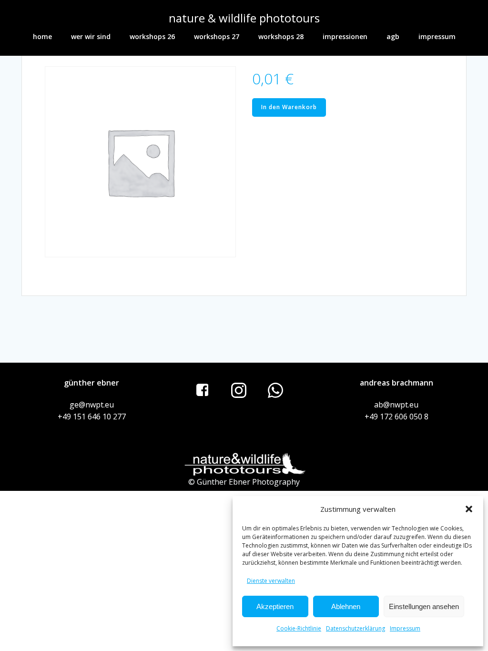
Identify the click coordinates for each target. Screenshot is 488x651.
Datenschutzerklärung (355, 628)
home (42, 36)
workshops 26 (152, 36)
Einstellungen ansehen (424, 606)
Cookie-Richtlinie (298, 628)
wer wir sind (91, 36)
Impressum (405, 628)
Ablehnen (345, 606)
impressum (437, 36)
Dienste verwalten (271, 581)
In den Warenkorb (289, 107)
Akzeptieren (275, 606)
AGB (392, 36)
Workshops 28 (281, 36)
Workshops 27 (216, 36)
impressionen (345, 36)
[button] (469, 509)
